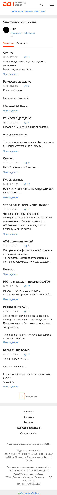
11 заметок (16, 33)
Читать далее (10, 74)
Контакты (28, 417)
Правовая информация (28, 427)
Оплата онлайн (28, 433)
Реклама (28, 422)
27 (29, 286)
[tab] (8, 44)
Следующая (31, 396)
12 (29, 184)
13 (29, 57)
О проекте (28, 411)
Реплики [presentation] (22, 43)
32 (29, 209)
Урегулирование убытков (28, 11)
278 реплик (29, 33)
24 (29, 163)
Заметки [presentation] (8, 43)
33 (29, 311)
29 (29, 246)
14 (29, 354)
